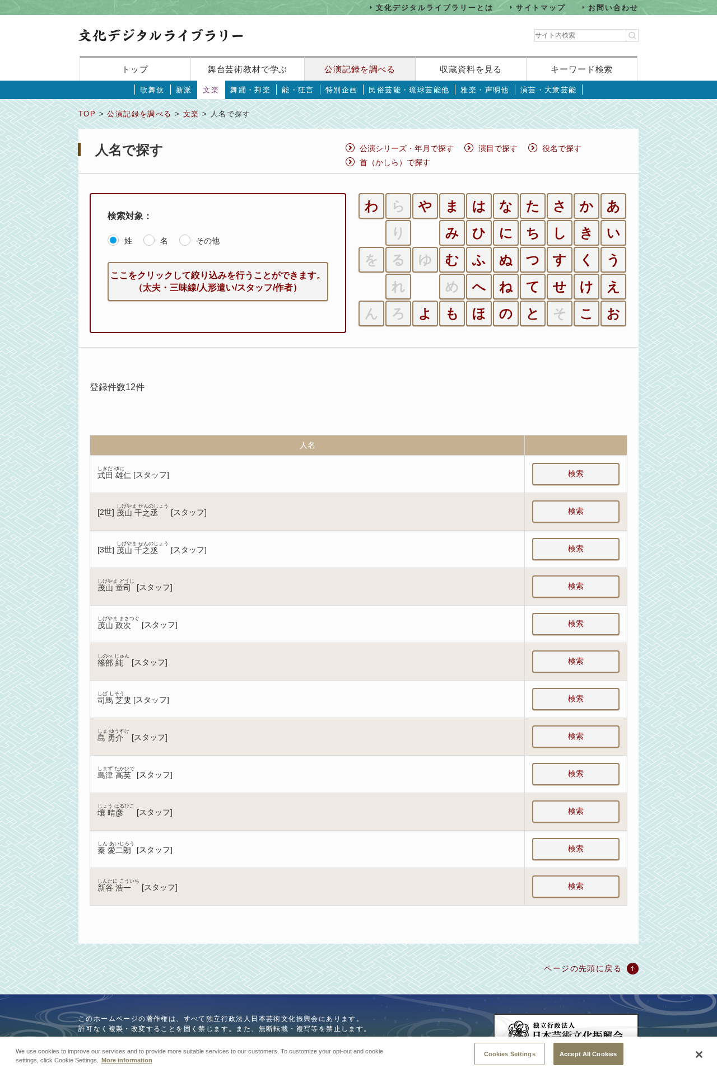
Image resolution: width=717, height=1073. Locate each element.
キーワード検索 (582, 69)
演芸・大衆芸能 (548, 90)
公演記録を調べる (359, 69)
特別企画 (341, 90)
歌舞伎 (152, 90)
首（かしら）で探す (395, 162)
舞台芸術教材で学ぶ (248, 69)
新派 (184, 90)
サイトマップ (541, 7)
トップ (135, 69)
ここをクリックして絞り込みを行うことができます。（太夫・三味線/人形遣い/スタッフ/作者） (217, 281)
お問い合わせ (613, 7)
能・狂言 (298, 90)
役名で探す (561, 148)
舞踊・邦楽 (250, 90)
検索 (576, 473)
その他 (208, 240)
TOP (87, 114)
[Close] (699, 1054)
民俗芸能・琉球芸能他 (409, 90)
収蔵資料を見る (471, 69)
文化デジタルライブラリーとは (434, 7)
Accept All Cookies (588, 1053)
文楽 (211, 90)
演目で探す (498, 148)
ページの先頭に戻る (583, 968)
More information (126, 1060)
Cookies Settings (510, 1053)
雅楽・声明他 (484, 90)
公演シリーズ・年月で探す (407, 148)
